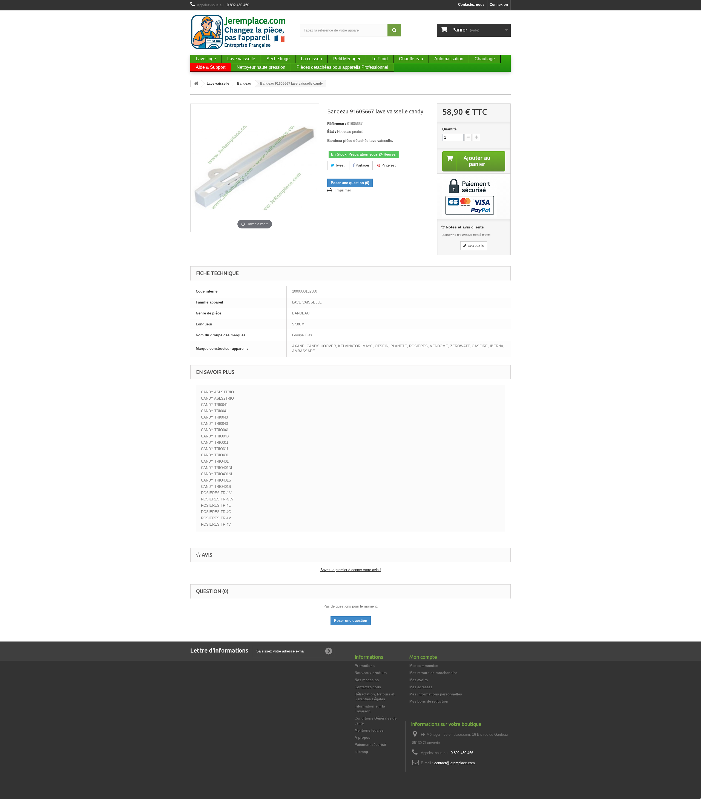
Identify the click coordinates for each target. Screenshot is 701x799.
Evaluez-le (475, 246)
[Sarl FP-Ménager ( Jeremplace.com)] (241, 32)
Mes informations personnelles (435, 694)
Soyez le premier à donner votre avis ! (350, 570)
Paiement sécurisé (370, 745)
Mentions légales (369, 730)
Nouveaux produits (371, 673)
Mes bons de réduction (428, 701)
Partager (362, 165)
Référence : (336, 124)
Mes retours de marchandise (433, 673)
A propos (362, 737)
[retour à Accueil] (196, 83)
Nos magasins (367, 680)
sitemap (361, 752)
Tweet (339, 165)
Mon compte (423, 657)
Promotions (365, 666)
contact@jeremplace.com (454, 763)
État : (331, 132)
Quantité (449, 129)
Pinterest (388, 165)
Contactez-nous (471, 4)
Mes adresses (420, 687)
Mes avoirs (418, 680)
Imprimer (343, 190)
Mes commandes (423, 666)
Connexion (499, 4)
